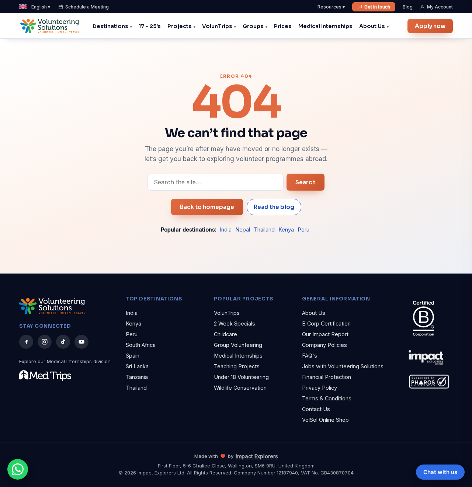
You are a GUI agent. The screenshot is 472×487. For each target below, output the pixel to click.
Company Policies (324, 345)
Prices (283, 26)
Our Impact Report (325, 334)
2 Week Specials (234, 323)
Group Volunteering (238, 345)
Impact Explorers (257, 456)
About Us (372, 26)
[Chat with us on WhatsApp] (17, 469)
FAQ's (309, 355)
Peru (303, 229)
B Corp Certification (326, 323)
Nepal (242, 229)
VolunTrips (217, 26)
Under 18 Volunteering (241, 377)
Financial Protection (326, 377)
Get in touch (377, 7)
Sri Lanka (137, 366)
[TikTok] (63, 342)
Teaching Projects (237, 366)
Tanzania (137, 377)
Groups (253, 26)
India (226, 229)
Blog (408, 7)
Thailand (264, 229)
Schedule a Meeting (87, 7)
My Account (440, 7)
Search (305, 182)
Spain (132, 355)
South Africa (141, 345)
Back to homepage (207, 207)
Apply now (430, 25)
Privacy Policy (319, 388)
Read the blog (274, 207)
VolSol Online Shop (325, 420)
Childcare (225, 334)
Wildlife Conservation (240, 388)
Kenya (286, 229)
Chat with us (440, 472)
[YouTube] (81, 342)
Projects (179, 26)
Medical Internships (325, 26)
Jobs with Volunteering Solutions (343, 366)
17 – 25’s (150, 26)
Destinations (110, 26)
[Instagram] (45, 342)
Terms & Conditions (326, 398)
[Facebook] (26, 342)
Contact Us (316, 409)
